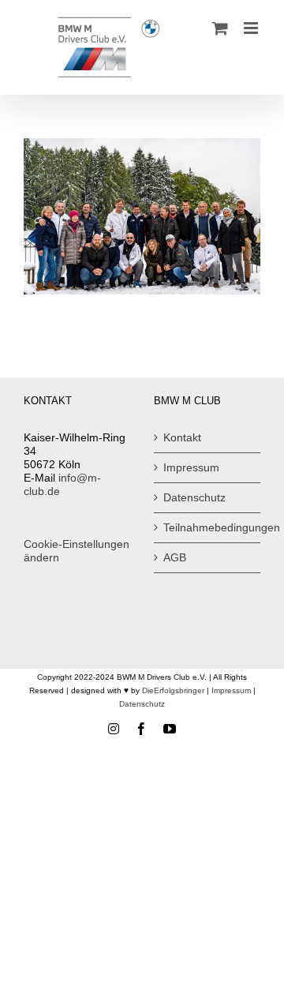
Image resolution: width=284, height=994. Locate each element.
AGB (174, 557)
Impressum (191, 467)
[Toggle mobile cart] (220, 28)
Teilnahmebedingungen (207, 527)
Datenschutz (194, 497)
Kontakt (182, 437)
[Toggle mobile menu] (252, 28)
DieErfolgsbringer (173, 690)
